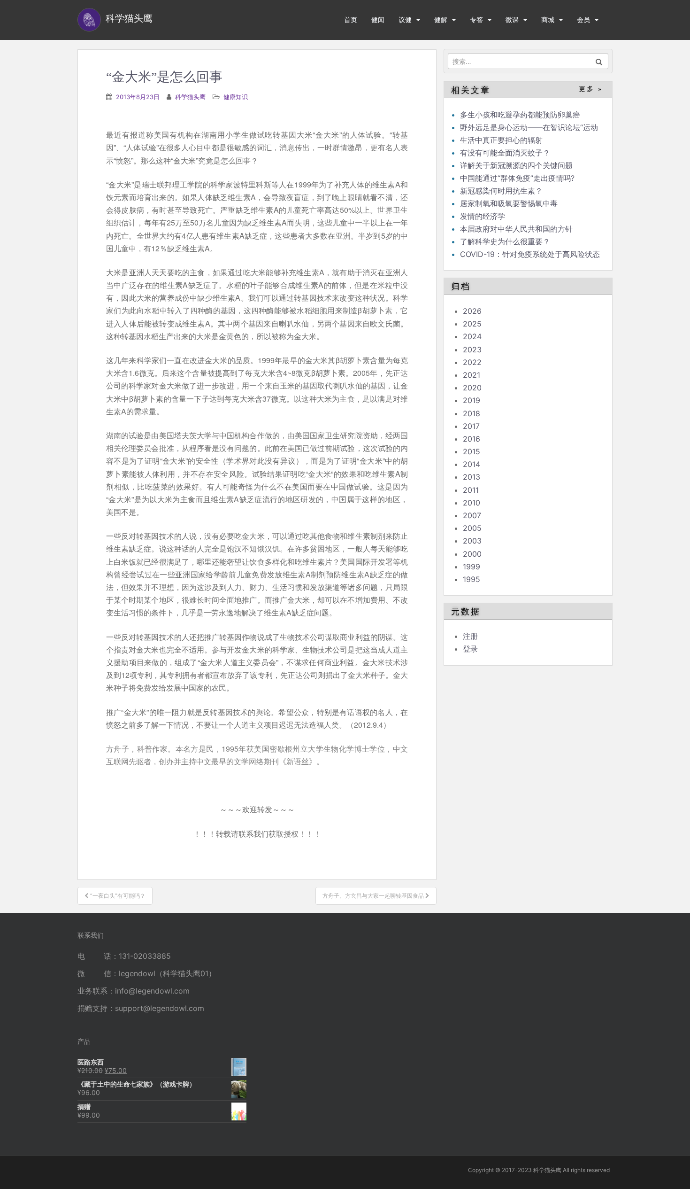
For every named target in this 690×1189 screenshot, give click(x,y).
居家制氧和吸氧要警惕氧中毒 (509, 203)
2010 (471, 502)
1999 (471, 566)
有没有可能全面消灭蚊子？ (505, 152)
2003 (472, 540)
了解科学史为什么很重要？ (505, 241)
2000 (472, 554)
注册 (470, 636)
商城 (547, 19)
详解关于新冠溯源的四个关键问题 (516, 165)
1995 (471, 579)
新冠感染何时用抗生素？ (501, 190)
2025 (472, 323)
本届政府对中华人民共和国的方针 (516, 228)
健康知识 (235, 97)
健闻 (377, 19)
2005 (472, 528)
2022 (472, 362)
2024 (472, 336)
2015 (471, 451)
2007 (472, 515)
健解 (440, 19)
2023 (472, 349)
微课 (512, 19)
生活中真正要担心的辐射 (501, 140)
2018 (471, 413)
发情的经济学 (482, 216)
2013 (471, 477)
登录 (470, 648)
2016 (471, 438)
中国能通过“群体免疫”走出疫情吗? (517, 178)
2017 (471, 426)
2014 (471, 464)
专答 (476, 19)
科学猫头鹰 (190, 97)
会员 (583, 19)
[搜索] (599, 61)
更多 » (591, 89)
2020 (472, 387)
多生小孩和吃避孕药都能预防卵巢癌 (520, 114)
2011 (471, 490)
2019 (471, 400)
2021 (471, 375)
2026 (472, 311)
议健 (405, 19)
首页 (350, 19)
